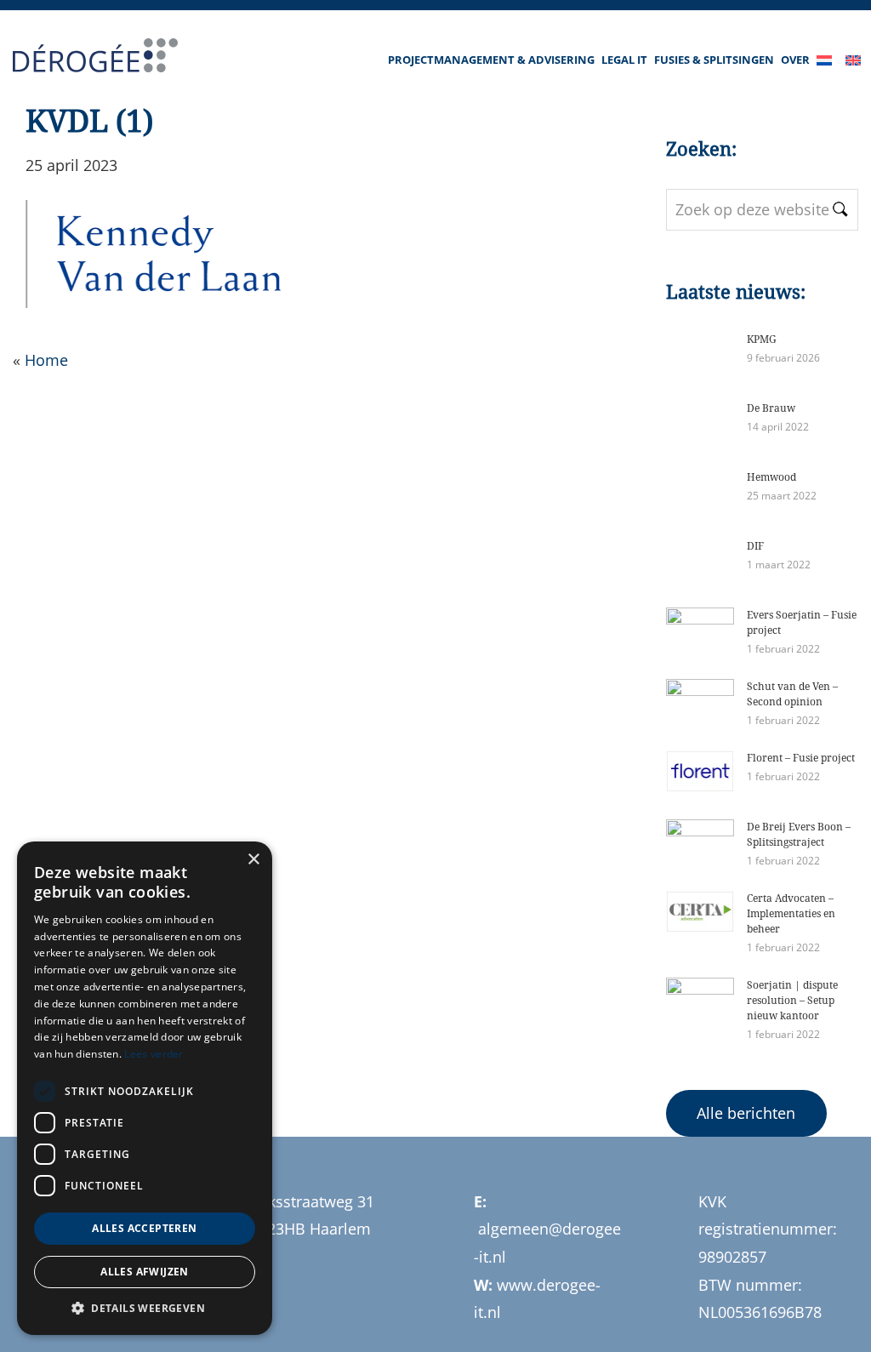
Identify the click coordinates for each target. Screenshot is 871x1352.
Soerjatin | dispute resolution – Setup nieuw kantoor (792, 1000)
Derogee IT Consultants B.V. (83, 57)
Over (795, 59)
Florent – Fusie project (801, 757)
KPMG (762, 339)
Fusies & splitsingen (714, 59)
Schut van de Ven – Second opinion (792, 694)
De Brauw (771, 408)
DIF (755, 546)
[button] (144, 1308)
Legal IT (624, 59)
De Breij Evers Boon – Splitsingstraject (799, 834)
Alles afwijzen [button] (144, 1271)
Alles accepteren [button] (144, 1228)
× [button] (253, 859)
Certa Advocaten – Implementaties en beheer (791, 913)
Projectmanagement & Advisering (491, 59)
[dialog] (144, 1088)
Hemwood (771, 477)
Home (46, 360)
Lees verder (153, 1054)
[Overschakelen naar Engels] (856, 42)
